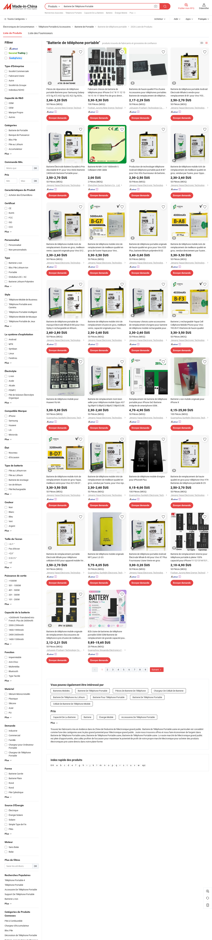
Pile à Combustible (13, 920)
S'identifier (204, 8)
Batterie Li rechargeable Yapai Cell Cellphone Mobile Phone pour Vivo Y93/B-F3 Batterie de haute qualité (187, 325)
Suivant (155, 669)
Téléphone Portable (73, 13)
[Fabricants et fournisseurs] (20, 6)
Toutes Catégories (16, 18)
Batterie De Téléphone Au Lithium (69, 697)
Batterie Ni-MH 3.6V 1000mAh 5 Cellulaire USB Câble (103, 168)
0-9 (52, 765)
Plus (53, 723)
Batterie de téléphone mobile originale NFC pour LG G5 (106, 555)
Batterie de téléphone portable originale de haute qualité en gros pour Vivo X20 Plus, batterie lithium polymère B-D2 (148, 247)
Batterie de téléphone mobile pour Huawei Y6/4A (62, 401)
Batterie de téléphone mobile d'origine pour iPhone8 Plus (147, 478)
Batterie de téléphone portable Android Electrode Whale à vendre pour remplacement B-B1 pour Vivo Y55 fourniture (189, 92)
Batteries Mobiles (61, 690)
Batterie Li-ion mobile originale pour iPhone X (187, 401)
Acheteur (158, 18)
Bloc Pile (9, 930)
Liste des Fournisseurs (40, 33)
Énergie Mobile (121, 13)
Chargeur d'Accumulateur (17, 925)
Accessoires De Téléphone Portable (138, 717)
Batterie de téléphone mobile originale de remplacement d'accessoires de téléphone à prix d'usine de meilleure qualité (64, 635)
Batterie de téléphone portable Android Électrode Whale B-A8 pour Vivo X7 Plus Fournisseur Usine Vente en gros (148, 557)
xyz (143, 765)
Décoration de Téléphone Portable (21, 935)
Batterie (109, 13)
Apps (188, 18)
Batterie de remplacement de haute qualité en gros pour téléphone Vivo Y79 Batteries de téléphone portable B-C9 (189, 479)
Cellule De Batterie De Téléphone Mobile (71, 703)
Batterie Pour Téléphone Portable (108, 697)
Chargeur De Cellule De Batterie (168, 690)
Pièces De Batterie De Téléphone (130, 690)
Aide (176, 18)
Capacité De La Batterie (94, 13)
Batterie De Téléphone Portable (92, 690)
